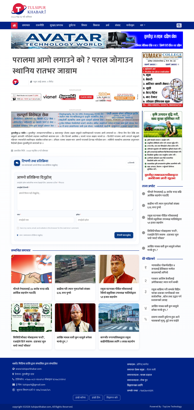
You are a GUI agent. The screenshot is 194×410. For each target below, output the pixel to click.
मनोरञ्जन (130, 25)
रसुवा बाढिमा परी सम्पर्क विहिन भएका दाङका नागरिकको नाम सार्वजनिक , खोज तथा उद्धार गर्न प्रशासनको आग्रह (166, 295)
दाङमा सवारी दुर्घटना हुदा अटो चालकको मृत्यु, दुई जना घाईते (165, 319)
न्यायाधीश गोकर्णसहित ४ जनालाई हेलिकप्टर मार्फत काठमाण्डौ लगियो (163, 269)
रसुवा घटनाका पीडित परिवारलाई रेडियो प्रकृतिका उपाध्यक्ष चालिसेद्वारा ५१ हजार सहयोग (118, 293)
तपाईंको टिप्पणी (23, 187)
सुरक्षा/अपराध (56, 25)
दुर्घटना (72, 25)
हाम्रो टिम (96, 398)
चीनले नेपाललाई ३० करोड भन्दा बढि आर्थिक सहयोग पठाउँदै (31, 291)
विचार (84, 25)
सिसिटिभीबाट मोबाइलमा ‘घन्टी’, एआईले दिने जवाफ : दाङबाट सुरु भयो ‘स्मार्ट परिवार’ (29, 341)
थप (141, 25)
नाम (19, 214)
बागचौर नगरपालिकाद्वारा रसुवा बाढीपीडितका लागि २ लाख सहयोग (117, 339)
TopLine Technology (172, 407)
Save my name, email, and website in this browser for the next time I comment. (49, 228)
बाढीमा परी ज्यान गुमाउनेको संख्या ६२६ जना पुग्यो (73, 291)
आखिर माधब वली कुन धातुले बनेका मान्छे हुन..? (74, 339)
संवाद (117, 25)
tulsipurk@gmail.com (34, 385)
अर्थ (107, 25)
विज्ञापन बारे (112, 398)
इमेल (78, 214)
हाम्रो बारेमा (81, 398)
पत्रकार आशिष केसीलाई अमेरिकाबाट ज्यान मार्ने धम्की (164, 281)
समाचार (26, 25)
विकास (96, 25)
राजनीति (40, 25)
